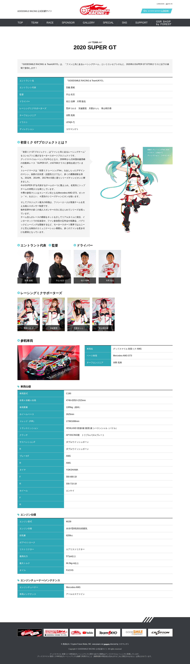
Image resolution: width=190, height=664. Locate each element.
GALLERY (89, 22)
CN (171, 4)
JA (167, 4)
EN (169, 4)
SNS (124, 22)
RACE (50, 22)
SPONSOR (68, 22)
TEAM (34, 22)
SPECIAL (108, 22)
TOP (20, 22)
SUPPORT (141, 22)
